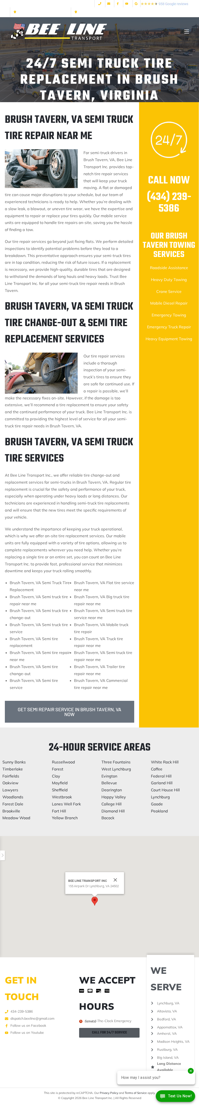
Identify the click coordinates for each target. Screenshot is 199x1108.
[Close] (115, 880)
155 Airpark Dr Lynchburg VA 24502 (42, 12)
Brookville (11, 811)
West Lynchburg (116, 769)
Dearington (111, 789)
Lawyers (10, 789)
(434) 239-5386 (169, 203)
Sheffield (60, 789)
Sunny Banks (14, 762)
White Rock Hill (165, 762)
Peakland (159, 811)
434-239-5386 (87, 12)
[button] (95, 901)
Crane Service (169, 291)
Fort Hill (59, 811)
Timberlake (12, 769)
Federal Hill (161, 776)
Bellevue (109, 782)
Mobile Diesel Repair (169, 303)
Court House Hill (165, 789)
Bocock (107, 817)
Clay (56, 776)
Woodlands (12, 796)
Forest (57, 769)
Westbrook (62, 796)
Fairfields (10, 776)
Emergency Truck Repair (169, 326)
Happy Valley (113, 796)
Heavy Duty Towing (169, 279)
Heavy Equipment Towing (169, 338)
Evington (109, 776)
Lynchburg (160, 796)
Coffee (156, 769)
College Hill (111, 804)
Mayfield (60, 782)
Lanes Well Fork (66, 804)
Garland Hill (162, 782)
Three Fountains (116, 762)
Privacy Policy (109, 1093)
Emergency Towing (169, 315)
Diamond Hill (113, 811)
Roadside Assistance (169, 267)
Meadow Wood (16, 817)
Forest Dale (12, 804)
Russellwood (63, 762)
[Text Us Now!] (175, 1097)
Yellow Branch (65, 817)
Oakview (10, 782)
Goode (157, 804)
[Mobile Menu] (186, 31)
